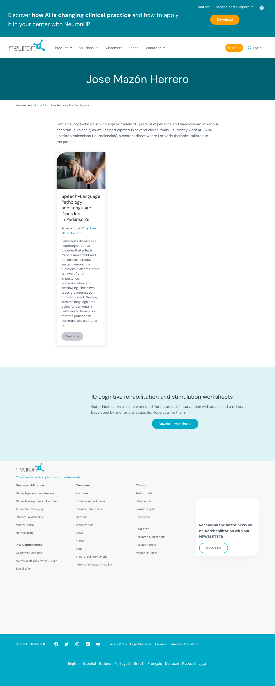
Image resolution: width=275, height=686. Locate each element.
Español (89, 663)
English (73, 663)
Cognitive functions (29, 553)
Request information (89, 509)
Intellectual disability (29, 517)
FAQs (79, 533)
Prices (133, 48)
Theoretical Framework (91, 556)
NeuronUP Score (146, 553)
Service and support (232, 7)
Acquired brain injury (30, 509)
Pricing (80, 540)
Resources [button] (152, 48)
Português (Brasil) (129, 663)
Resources (143, 517)
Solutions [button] (86, 48)
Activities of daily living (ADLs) (36, 560)
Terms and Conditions (184, 644)
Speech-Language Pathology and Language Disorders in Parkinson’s (80, 208)
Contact (203, 7)
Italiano (105, 663)
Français (155, 663)
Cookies (160, 644)
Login (257, 48)
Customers (113, 48)
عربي (203, 663)
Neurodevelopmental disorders (37, 501)
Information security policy (94, 564)
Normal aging (24, 533)
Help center (143, 501)
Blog (79, 549)
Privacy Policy (117, 644)
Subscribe (213, 548)
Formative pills (145, 509)
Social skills (23, 568)
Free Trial (234, 48)
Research (142, 529)
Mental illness (25, 525)
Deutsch (172, 663)
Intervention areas (29, 544)
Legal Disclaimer (141, 644)
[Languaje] (262, 7)
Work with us (84, 525)
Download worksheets (175, 424)
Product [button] (61, 48)
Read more (74, 336)
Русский (189, 663)
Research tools (146, 544)
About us (82, 493)
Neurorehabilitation (30, 485)
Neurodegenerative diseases (35, 493)
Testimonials (144, 493)
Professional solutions (90, 501)
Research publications (150, 537)
